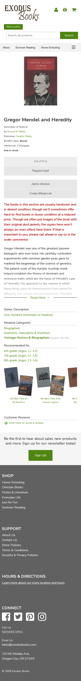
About (6, 47)
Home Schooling (50, 47)
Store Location (13, 26)
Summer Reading (25, 47)
